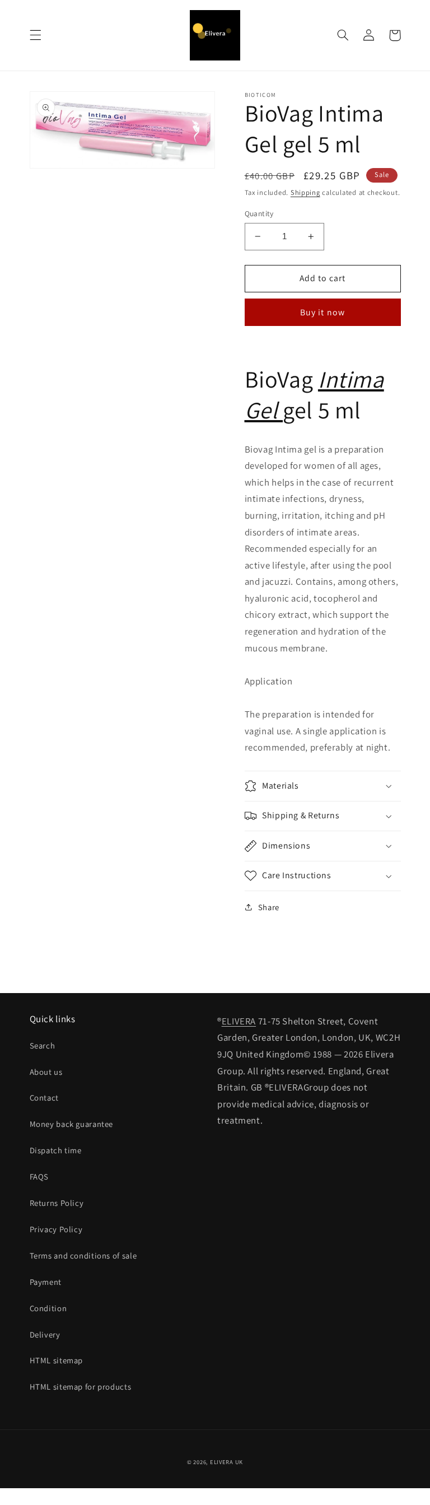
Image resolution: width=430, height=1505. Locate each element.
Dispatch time (56, 1150)
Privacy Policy (56, 1229)
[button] (35, 35)
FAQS (39, 1176)
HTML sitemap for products (81, 1386)
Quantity (259, 213)
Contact (44, 1097)
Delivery (45, 1334)
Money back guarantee (72, 1124)
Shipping (305, 192)
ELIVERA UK (226, 1462)
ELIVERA (239, 1021)
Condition (48, 1308)
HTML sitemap (56, 1360)
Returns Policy (57, 1203)
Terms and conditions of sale (83, 1255)
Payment (46, 1281)
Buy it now (322, 312)
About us (46, 1071)
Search (42, 1045)
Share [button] (268, 907)
